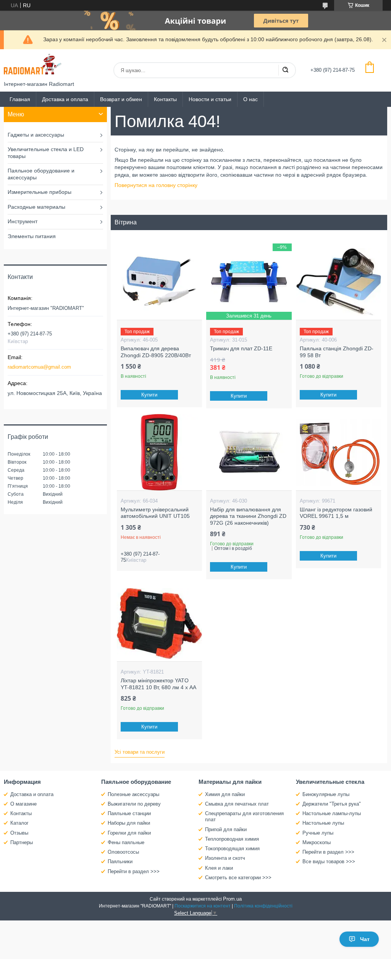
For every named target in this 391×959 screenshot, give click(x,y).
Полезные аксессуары (133, 794)
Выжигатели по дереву (134, 804)
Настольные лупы (323, 823)
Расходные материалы (36, 207)
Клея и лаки (219, 868)
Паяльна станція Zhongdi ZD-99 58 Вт (336, 351)
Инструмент (22, 221)
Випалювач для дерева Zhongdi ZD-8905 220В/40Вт (156, 351)
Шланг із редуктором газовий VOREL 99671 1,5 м (336, 512)
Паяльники (120, 861)
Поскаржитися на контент (202, 906)
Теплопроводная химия (232, 839)
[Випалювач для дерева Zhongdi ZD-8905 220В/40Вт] (159, 281)
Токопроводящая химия (232, 848)
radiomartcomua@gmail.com (39, 367)
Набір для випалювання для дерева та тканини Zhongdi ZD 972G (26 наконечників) (248, 516)
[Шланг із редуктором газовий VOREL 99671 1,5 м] (338, 452)
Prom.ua (232, 899)
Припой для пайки (226, 829)
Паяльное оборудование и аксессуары (41, 174)
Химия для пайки (225, 794)
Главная (20, 99)
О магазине (23, 804)
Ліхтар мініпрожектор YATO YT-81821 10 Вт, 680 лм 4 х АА (158, 683)
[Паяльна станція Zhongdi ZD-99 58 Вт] (338, 281)
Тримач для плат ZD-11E (241, 348)
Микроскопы (316, 842)
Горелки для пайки (129, 833)
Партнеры (21, 842)
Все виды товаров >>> (328, 861)
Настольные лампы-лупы (331, 813)
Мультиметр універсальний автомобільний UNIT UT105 (155, 512)
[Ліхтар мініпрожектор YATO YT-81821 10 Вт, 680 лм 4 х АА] (159, 623)
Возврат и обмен (121, 99)
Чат (365, 939)
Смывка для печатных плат (237, 804)
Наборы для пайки (129, 823)
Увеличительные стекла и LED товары (46, 152)
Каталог (19, 823)
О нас (250, 99)
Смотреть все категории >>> (238, 877)
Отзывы (19, 833)
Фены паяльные (126, 842)
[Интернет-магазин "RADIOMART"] (32, 65)
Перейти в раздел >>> (134, 871)
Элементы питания (32, 236)
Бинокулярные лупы (325, 794)
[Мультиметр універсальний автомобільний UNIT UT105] (159, 452)
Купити (149, 395)
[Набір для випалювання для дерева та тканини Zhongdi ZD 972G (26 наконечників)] (248, 452)
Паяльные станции (129, 813)
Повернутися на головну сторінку (156, 185)
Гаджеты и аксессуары (36, 135)
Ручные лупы (317, 833)
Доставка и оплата (65, 99)
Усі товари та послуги (140, 752)
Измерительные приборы (39, 192)
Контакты (165, 99)
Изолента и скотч (225, 858)
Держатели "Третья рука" (331, 804)
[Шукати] (285, 70)
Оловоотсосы (123, 852)
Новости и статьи (210, 99)
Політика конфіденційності (263, 906)
